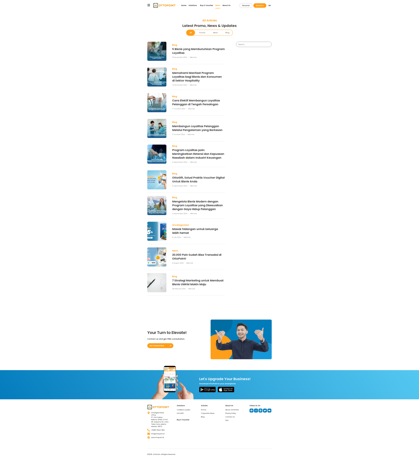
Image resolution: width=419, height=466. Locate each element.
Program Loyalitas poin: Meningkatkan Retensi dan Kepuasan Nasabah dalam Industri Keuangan (198, 154)
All (191, 32)
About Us (226, 5)
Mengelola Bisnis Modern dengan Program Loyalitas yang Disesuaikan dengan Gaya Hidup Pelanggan (197, 205)
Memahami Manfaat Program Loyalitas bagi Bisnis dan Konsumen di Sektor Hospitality (197, 76)
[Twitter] (265, 411)
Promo (202, 32)
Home (183, 5)
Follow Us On (255, 405)
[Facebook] (251, 411)
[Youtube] (269, 411)
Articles (204, 405)
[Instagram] (256, 411)
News (217, 5)
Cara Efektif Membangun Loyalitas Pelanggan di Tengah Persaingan (196, 102)
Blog (227, 32)
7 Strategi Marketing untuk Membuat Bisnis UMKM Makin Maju (198, 282)
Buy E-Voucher (206, 5)
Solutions (193, 5)
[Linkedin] (260, 411)
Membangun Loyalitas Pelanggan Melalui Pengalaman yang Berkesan (197, 128)
